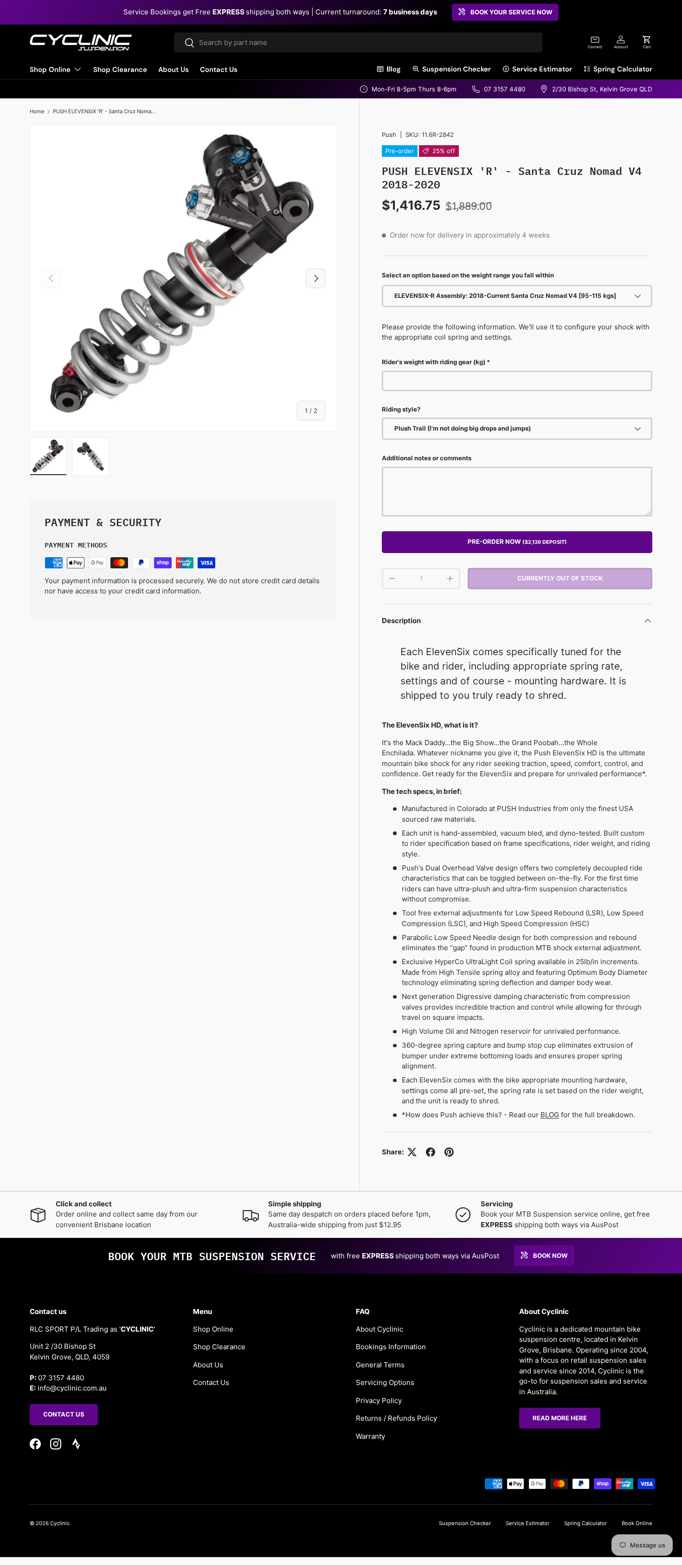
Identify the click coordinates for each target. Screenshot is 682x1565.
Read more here (560, 1417)
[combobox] (358, 42)
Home (37, 111)
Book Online (637, 1523)
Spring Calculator (622, 69)
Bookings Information (391, 1346)
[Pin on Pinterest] (449, 1152)
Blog (393, 69)
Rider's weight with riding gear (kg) (433, 362)
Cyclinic (60, 1523)
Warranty (370, 1435)
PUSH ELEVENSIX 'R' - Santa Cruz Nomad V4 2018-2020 (105, 111)
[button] (647, 42)
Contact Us (219, 69)
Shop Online (50, 69)
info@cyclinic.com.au (72, 1388)
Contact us (63, 1414)
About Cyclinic (379, 1328)
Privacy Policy (379, 1400)
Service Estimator (542, 69)
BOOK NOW (550, 1255)
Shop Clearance (120, 69)
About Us (173, 69)
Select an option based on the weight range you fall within (468, 275)
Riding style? (401, 409)
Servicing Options (385, 1382)
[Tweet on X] (412, 1152)
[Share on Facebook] (430, 1152)
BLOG (549, 1114)
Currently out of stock (560, 578)
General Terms (380, 1364)
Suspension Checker (456, 69)
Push (389, 134)
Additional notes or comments (426, 458)
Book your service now (511, 12)
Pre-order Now (517, 541)
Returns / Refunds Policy (396, 1418)
